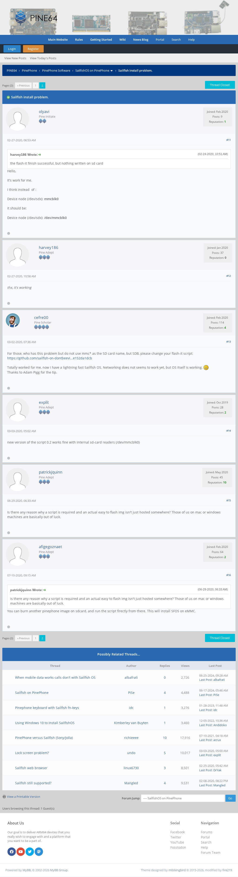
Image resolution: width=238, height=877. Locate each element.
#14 (228, 430)
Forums (206, 832)
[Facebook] (11, 852)
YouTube (177, 842)
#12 (228, 276)
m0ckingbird (177, 870)
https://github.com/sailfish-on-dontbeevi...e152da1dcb (49, 358)
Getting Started (101, 39)
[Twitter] (30, 852)
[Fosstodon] (39, 852)
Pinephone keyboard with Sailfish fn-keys (47, 707)
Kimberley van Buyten (131, 723)
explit (44, 402)
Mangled (131, 783)
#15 (228, 500)
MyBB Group (59, 870)
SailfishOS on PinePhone (92, 70)
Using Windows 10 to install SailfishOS (45, 723)
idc (131, 707)
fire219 (227, 870)
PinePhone (29, 70)
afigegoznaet (50, 546)
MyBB (27, 870)
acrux (217, 740)
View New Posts (15, 58)
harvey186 (48, 247)
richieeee (131, 737)
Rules (79, 39)
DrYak (217, 770)
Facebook (177, 832)
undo (131, 753)
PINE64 (12, 70)
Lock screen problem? (32, 753)
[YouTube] (21, 852)
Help (191, 39)
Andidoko (220, 725)
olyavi (44, 111)
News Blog (140, 39)
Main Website (58, 39)
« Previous (23, 85)
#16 (228, 575)
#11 (228, 140)
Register (33, 49)
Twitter (175, 837)
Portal (160, 39)
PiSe (131, 692)
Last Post (205, 680)
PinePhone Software (56, 70)
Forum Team (210, 852)
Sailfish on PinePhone (32, 692)
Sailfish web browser (31, 768)
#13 (228, 341)
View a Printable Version (23, 796)
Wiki (122, 39)
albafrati (131, 677)
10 (165, 737)
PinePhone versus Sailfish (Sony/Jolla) (44, 737)
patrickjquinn (50, 472)
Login (12, 49)
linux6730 (131, 768)
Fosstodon (178, 847)
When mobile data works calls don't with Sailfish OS (55, 677)
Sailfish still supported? (33, 783)
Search (176, 39)
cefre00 (41, 317)
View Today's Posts (43, 58)
